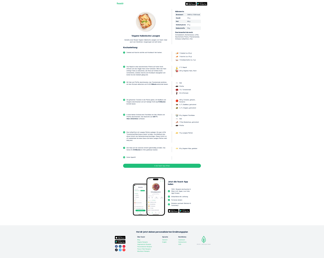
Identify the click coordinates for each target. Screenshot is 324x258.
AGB (179, 244)
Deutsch (164, 240)
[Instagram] (120, 246)
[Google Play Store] (202, 4)
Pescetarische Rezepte (144, 246)
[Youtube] (124, 250)
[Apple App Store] (190, 4)
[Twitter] (120, 250)
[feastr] (120, 4)
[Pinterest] (124, 246)
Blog (138, 240)
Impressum (181, 240)
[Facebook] (116, 246)
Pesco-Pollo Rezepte (144, 249)
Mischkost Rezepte (143, 251)
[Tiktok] (116, 250)
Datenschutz (182, 242)
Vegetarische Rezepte (144, 244)
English (164, 242)
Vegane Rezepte (142, 242)
